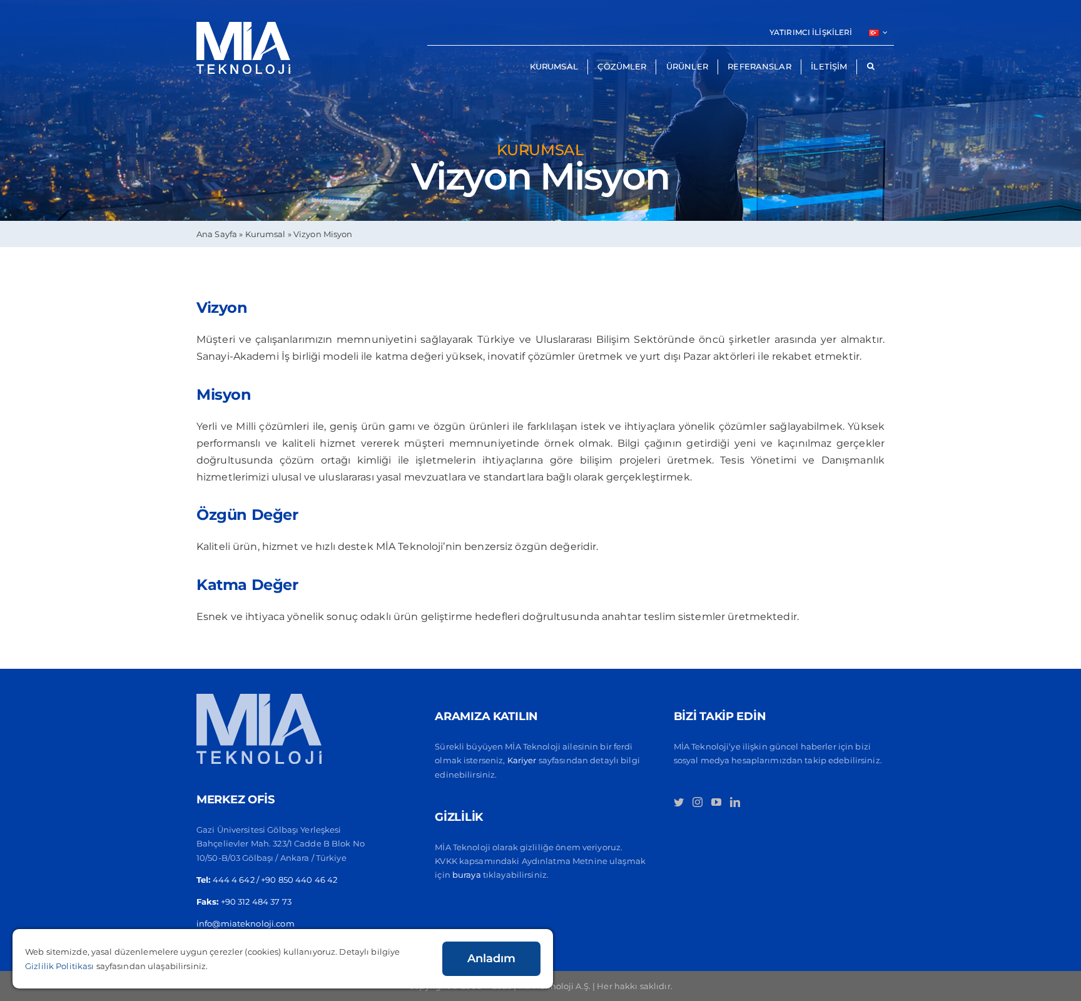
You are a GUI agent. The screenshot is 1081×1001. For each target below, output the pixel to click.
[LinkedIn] (735, 802)
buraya (466, 875)
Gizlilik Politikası (59, 966)
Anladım (491, 958)
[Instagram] (698, 802)
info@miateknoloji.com (245, 923)
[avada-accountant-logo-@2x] (243, 27)
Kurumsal (265, 234)
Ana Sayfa (216, 234)
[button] (870, 66)
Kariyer (522, 760)
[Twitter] (679, 802)
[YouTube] (716, 802)
